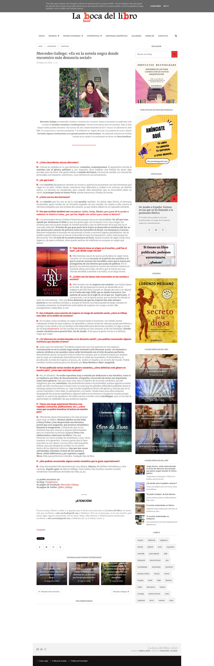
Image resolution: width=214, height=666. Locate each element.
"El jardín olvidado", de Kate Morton (160, 494)
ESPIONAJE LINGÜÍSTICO (116, 36)
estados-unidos (143, 574)
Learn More (155, 6)
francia (157, 574)
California (151, 540)
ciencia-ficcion (155, 560)
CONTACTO (163, 36)
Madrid (150, 547)
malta (139, 587)
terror (151, 600)
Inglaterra (164, 540)
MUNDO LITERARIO (71, 36)
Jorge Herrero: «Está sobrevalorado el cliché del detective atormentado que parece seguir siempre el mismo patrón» (161, 469)
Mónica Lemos (144, 651)
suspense (141, 600)
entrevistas (51, 46)
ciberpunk (141, 560)
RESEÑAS (53, 36)
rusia (167, 594)
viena (171, 600)
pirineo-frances (154, 594)
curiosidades (142, 567)
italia (159, 580)
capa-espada (154, 554)
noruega (140, 594)
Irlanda (140, 547)
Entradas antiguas (120, 592)
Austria (140, 540)
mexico (162, 587)
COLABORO (136, 36)
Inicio (42, 36)
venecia (161, 600)
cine (167, 560)
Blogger (174, 651)
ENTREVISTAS (93, 36)
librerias (169, 580)
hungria (140, 580)
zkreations (164, 651)
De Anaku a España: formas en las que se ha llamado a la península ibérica (156, 210)
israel (150, 580)
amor (41, 46)
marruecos (151, 587)
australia (140, 554)
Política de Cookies (59, 661)
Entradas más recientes (49, 592)
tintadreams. (53, 328)
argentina (170, 547)
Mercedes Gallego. (70, 484)
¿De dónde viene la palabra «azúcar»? (161, 483)
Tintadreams (51, 482)
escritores (65, 46)
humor (166, 574)
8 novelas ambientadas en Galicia (160, 505)
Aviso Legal (43, 661)
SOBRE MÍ (149, 36)
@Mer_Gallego (65, 487)
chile (165, 554)
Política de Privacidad (79, 661)
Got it (166, 6)
